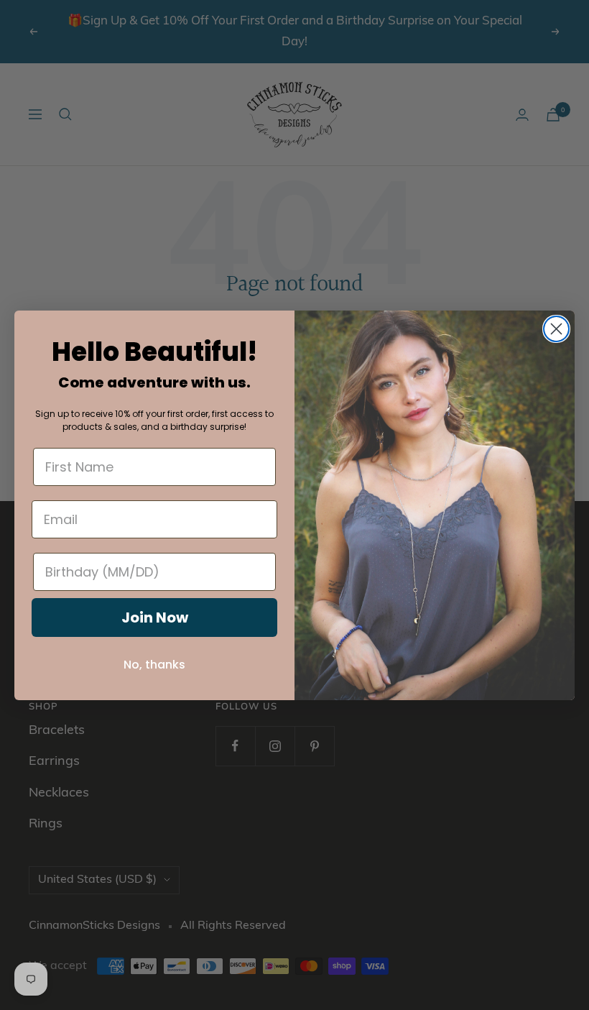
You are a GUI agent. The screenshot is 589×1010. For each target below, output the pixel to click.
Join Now (154, 617)
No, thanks (154, 664)
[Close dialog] (556, 328)
